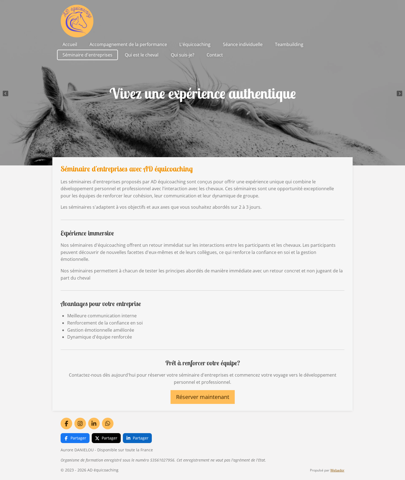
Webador (337, 470)
